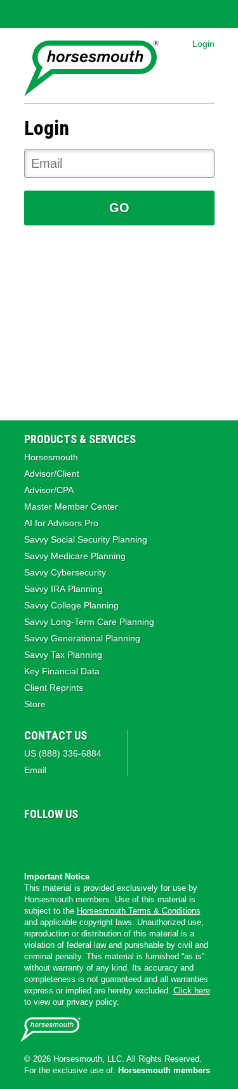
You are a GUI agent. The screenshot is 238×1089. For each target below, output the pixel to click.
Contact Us (55, 735)
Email (35, 770)
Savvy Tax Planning (63, 655)
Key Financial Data (62, 671)
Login (203, 44)
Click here (191, 990)
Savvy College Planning (71, 605)
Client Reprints (53, 688)
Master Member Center (71, 506)
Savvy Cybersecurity (65, 572)
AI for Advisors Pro (61, 523)
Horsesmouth (51, 457)
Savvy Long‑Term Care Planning (89, 622)
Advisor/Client (51, 474)
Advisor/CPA (49, 490)
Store (35, 704)
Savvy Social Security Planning (85, 539)
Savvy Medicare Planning (75, 556)
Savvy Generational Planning (82, 638)
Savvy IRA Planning (63, 589)
